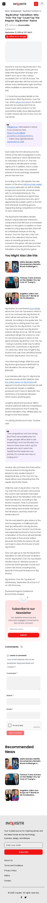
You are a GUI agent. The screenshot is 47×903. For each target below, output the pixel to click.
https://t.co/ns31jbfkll (16, 133)
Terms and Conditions (13, 865)
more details (34, 308)
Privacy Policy (10, 870)
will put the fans (22, 102)
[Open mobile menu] (3, 3)
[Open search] (36, 4)
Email (10, 709)
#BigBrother (12, 127)
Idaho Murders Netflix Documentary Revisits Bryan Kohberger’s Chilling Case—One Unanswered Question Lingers (30, 267)
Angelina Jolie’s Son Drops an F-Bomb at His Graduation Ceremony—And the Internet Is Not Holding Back (30, 299)
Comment (12, 673)
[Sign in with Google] (42, 3)
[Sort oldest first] (22, 647)
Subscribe (23, 852)
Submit (23, 635)
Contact (7, 880)
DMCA (7, 875)
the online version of (19, 382)
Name (10, 695)
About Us (8, 860)
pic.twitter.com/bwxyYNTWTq (20, 136)
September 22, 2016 (15, 141)
